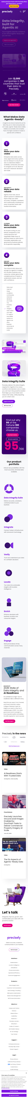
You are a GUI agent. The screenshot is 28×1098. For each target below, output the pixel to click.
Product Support (14, 1049)
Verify (7, 554)
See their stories (14, 105)
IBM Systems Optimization (14, 993)
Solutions (14, 958)
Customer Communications (14, 988)
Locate (7, 582)
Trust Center (14, 1034)
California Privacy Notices (14, 1061)
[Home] (7, 11)
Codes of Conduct (14, 1026)
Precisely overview (14, 1021)
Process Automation (14, 970)
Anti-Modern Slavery (14, 1029)
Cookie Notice (14, 1067)
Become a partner (13, 439)
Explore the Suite (8, 401)
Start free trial (14, 6)
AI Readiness (14, 967)
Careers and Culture (14, 1008)
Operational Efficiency (14, 973)
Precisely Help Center (14, 1046)
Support (14, 1040)
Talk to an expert (8, 44)
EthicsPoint (14, 1024)
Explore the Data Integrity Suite (19, 308)
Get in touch (7, 925)
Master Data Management (14, 995)
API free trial (7, 405)
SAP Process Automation (14, 998)
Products (14, 981)
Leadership (14, 1016)
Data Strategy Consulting (14, 990)
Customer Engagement (14, 975)
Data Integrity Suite (13, 497)
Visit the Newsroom (14, 746)
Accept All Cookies (14, 1095)
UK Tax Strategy (14, 1031)
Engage (7, 640)
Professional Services (14, 1044)
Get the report (9, 721)
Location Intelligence (14, 965)
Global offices (14, 1013)
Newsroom (14, 1018)
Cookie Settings (14, 1069)
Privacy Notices (14, 1059)
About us (14, 1004)
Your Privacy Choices (15, 1064)
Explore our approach (10, 40)
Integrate (8, 527)
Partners (14, 1011)
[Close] (26, 1073)
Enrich (7, 611)
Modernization (14, 962)
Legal (14, 1055)
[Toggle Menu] (24, 11)
